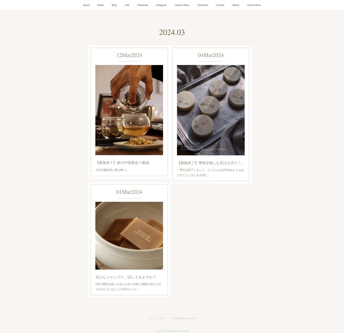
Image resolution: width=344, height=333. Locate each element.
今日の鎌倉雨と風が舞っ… (112, 170)
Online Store (254, 5)
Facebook (142, 5)
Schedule (202, 5)
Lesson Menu (182, 5)
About (86, 5)
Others (235, 5)
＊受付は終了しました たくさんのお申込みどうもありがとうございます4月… (210, 172)
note (127, 5)
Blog (114, 5)
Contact (220, 5)
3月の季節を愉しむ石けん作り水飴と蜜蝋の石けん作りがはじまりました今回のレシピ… (128, 286)
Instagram (161, 5)
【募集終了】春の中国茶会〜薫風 (122, 162)
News (101, 5)
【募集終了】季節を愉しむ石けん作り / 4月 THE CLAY (211, 162)
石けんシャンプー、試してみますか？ (125, 276)
